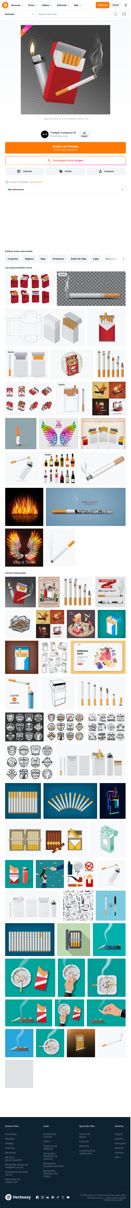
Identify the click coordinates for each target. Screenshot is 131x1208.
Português (117, 1143)
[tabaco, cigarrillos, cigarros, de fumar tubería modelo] (78, 906)
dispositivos (112, 258)
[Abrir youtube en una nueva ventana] (68, 1197)
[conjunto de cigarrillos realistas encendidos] (111, 364)
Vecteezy (9, 1138)
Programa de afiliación (50, 1147)
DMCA (46, 1141)
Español (116, 1138)
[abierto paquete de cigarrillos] (21, 657)
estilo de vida (78, 258)
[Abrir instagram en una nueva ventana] (42, 1197)
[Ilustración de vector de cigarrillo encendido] (60, 548)
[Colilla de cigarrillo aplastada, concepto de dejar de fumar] (20, 433)
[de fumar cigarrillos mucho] (23, 801)
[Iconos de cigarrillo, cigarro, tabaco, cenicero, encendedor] (65, 727)
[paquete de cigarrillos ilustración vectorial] (81, 1043)
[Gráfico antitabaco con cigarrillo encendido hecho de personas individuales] (86, 507)
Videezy (9, 1143)
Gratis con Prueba (65, 147)
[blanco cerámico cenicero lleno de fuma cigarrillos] (109, 939)
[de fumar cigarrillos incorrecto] (70, 801)
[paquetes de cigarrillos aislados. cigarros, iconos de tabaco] (54, 657)
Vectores (15, 5)
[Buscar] (115, 14)
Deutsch (116, 1147)
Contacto (82, 1141)
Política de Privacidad (113, 1197)
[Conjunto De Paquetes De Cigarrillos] (29, 288)
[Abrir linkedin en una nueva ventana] (47, 1197)
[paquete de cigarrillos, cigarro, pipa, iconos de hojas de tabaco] (106, 727)
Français (116, 1152)
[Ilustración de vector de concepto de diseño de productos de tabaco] (109, 398)
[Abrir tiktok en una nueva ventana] (58, 1197)
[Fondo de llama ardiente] (24, 507)
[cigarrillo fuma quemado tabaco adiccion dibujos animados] (103, 468)
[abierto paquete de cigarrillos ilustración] (73, 939)
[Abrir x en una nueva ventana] (63, 1197)
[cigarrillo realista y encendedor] (20, 592)
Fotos (31, 5)
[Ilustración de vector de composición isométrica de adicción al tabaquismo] (81, 624)
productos (58, 258)
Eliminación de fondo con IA (13, 1173)
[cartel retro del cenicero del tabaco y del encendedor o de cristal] (49, 592)
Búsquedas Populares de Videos (50, 1176)
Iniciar (116, 5)
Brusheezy (10, 1134)
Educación (10, 1152)
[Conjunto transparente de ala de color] (58, 433)
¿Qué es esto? (36, 182)
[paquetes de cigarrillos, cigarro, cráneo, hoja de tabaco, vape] (24, 727)
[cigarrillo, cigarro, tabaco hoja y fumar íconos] (29, 762)
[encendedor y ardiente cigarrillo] (22, 693)
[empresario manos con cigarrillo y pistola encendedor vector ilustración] (50, 874)
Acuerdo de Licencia (49, 1135)
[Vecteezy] (5, 5)
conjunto (13, 258)
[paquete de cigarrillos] (112, 624)
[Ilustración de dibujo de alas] (24, 548)
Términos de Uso (93, 1197)
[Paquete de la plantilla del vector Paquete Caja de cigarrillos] (103, 433)
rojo (43, 258)
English (116, 1134)
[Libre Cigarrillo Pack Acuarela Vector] (71, 364)
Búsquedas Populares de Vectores (50, 1156)
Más (76, 5)
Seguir (84, 136)
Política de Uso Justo (111, 1199)
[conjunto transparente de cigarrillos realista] (110, 592)
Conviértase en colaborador (86, 1152)
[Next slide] (118, 259)
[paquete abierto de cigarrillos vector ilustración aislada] (58, 693)
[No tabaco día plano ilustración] (98, 657)
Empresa (10, 1147)
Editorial (61, 5)
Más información (16, 189)
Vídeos (45, 5)
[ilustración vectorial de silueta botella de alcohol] (59, 468)
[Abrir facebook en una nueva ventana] (37, 1197)
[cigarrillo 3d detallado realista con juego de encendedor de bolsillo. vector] (22, 468)
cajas (96, 258)
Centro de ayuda (83, 1135)
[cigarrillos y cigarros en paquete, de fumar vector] (46, 839)
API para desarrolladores (13, 1158)
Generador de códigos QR (12, 1180)
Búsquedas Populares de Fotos (50, 1166)
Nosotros (82, 1146)
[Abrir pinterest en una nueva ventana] (52, 1197)
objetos (29, 258)
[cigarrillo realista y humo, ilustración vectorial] (91, 288)
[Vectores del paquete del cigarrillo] (29, 398)
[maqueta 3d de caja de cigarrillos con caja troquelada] (45, 327)
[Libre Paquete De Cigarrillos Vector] (26, 364)
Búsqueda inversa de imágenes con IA (15, 1166)
